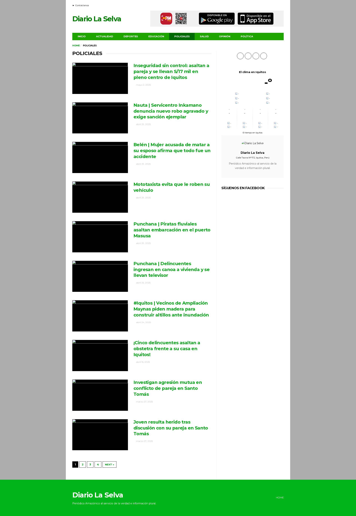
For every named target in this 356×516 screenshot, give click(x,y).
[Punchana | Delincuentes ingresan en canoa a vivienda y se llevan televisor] (100, 276)
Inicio (82, 36)
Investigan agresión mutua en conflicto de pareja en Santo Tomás (168, 388)
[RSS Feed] (267, 4)
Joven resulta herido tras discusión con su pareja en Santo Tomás (171, 428)
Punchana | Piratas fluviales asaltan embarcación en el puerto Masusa (172, 229)
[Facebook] (272, 4)
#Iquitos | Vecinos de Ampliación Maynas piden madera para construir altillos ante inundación (171, 309)
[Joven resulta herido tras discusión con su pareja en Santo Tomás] (100, 434)
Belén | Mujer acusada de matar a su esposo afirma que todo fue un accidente (172, 150)
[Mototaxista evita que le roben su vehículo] (100, 197)
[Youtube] (277, 4)
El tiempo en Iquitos (252, 132)
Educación (156, 36)
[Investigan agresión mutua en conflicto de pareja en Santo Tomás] (100, 395)
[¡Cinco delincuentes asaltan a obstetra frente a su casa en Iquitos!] (100, 355)
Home (76, 45)
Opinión (224, 36)
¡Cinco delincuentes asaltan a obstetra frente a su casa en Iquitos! (167, 348)
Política (247, 36)
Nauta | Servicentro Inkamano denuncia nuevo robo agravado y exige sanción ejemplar (171, 111)
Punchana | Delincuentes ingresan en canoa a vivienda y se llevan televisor (172, 269)
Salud (204, 36)
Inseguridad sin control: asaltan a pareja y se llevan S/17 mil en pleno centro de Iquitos (171, 71)
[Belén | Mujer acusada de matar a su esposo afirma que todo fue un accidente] (100, 157)
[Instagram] (281, 4)
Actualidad (104, 36)
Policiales (181, 36)
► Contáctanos (80, 5)
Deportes (130, 36)
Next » (109, 464)
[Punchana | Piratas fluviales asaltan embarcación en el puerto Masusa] (100, 236)
